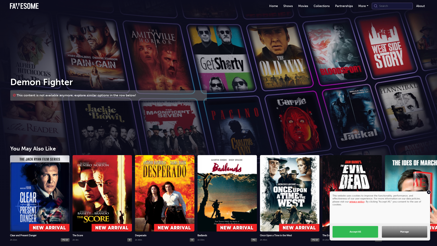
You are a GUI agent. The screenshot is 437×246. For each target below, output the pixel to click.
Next (431, 195)
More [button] (362, 6)
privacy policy (356, 201)
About (420, 6)
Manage (404, 231)
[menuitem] (273, 6)
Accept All (355, 231)
